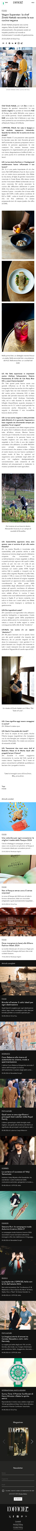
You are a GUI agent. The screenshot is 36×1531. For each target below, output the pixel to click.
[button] (32, 1442)
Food (4, 11)
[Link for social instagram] (18, 1517)
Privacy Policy (23, 1494)
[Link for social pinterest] (22, 1517)
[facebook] (6, 43)
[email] (3, 43)
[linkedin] (12, 43)
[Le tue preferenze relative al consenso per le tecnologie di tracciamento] (3, 3)
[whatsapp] (18, 43)
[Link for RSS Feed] (26, 1517)
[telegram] (21, 43)
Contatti (18, 1521)
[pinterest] (9, 43)
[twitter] (15, 43)
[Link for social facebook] (13, 1517)
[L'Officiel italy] (18, 2)
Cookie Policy (18, 1528)
